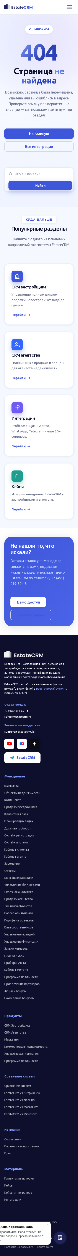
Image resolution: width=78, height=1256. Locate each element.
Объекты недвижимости (22, 793)
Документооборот (17, 828)
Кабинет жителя (16, 969)
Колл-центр (12, 800)
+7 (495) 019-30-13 (16, 710)
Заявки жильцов (16, 948)
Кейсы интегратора (18, 1192)
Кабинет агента (15, 856)
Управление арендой (19, 934)
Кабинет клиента (16, 849)
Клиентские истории (19, 1178)
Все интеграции (39, 146)
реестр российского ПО (52, 688)
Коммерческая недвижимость (26, 1046)
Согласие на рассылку (18, 1246)
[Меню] (69, 7)
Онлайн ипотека (16, 842)
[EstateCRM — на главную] (18, 6)
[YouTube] (9, 744)
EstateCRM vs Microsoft (20, 1114)
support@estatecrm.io (19, 731)
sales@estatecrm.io (17, 716)
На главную (39, 134)
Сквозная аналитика (18, 892)
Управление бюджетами (22, 885)
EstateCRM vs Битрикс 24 (22, 1093)
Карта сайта (45, 1246)
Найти (40, 185)
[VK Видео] (22, 744)
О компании (12, 1139)
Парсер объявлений (18, 913)
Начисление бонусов (19, 998)
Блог (7, 1153)
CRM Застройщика (17, 1025)
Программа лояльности (21, 977)
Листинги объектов (18, 906)
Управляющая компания (21, 1053)
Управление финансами (21, 941)
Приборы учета (15, 963)
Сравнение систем (17, 1086)
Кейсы (8, 1185)
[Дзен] (34, 744)
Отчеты (10, 871)
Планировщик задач (18, 821)
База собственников (18, 927)
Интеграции (12, 1199)
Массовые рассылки (18, 878)
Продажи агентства (18, 899)
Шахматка (11, 786)
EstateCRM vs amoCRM (20, 1100)
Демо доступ (28, 602)
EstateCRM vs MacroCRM (21, 1107)
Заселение (12, 863)
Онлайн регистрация (19, 835)
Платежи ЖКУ (14, 956)
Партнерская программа (21, 1146)
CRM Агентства (15, 1032)
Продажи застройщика (20, 807)
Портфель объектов (19, 920)
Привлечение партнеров (22, 984)
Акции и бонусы (15, 991)
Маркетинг (12, 1039)
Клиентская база (16, 814)
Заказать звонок (30, 615)
